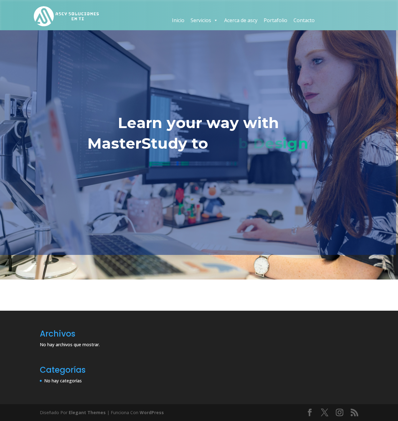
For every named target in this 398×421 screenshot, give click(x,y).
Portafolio (275, 20)
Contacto (304, 20)
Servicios (201, 20)
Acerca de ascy (240, 20)
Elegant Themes (87, 412)
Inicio (178, 20)
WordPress (152, 412)
